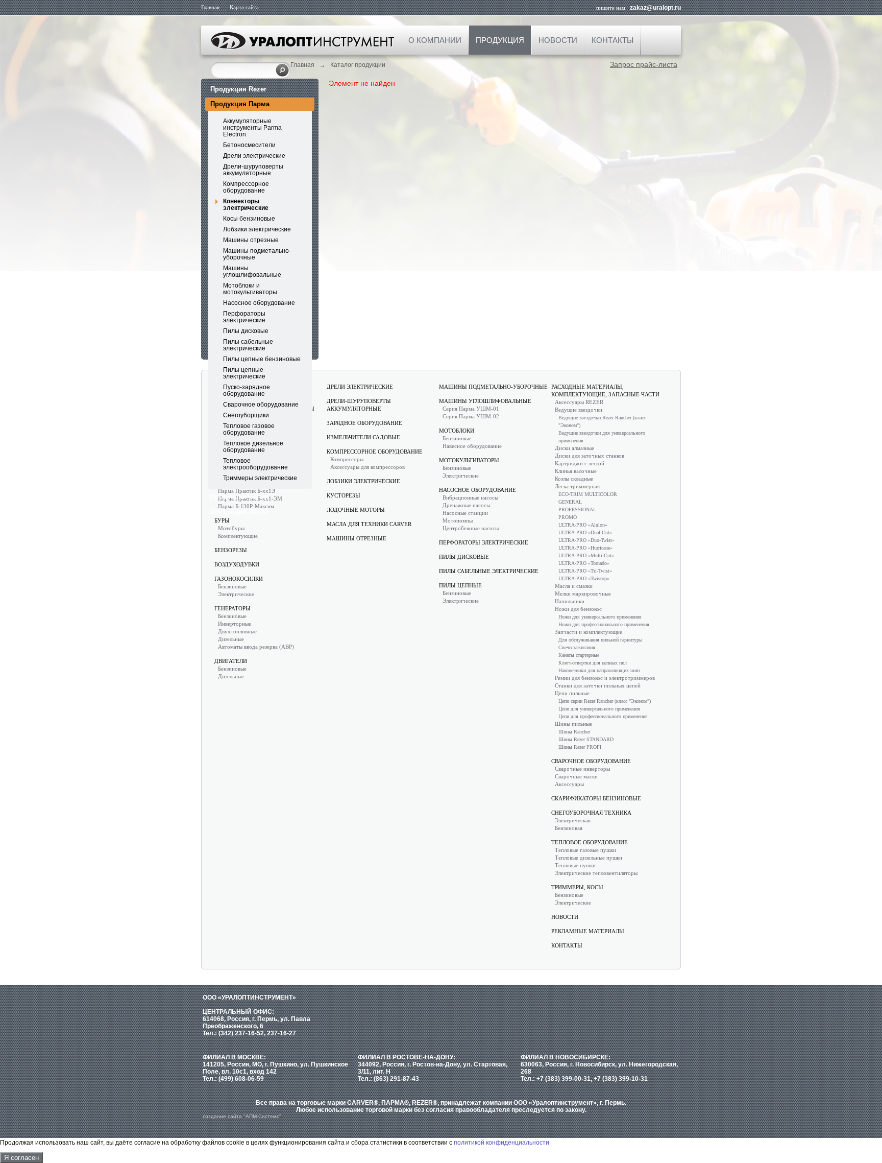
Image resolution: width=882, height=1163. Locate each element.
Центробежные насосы (471, 528)
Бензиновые (232, 586)
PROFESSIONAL (577, 509)
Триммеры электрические (260, 478)
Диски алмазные (574, 448)
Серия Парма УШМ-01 (471, 409)
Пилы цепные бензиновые (262, 359)
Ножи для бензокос (578, 609)
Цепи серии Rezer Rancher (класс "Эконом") (604, 701)
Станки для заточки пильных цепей (598, 685)
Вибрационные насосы (470, 497)
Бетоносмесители (249, 145)
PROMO (567, 517)
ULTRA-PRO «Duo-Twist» (586, 540)
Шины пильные (573, 724)
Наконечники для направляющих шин (599, 670)
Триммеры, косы (577, 887)
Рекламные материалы (587, 931)
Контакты (612, 40)
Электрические (236, 594)
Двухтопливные (237, 631)
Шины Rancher (574, 731)
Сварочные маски (576, 776)
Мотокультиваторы (469, 460)
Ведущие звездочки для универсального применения (601, 436)
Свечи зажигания (576, 647)
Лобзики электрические (257, 229)
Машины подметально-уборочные (257, 254)
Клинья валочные (576, 471)
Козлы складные (574, 479)
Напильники (569, 601)
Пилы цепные (460, 585)
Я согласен (21, 1157)
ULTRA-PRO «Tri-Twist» (585, 571)
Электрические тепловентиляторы (596, 873)
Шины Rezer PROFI (579, 747)
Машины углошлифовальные (252, 271)
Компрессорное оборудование (246, 187)
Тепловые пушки (575, 865)
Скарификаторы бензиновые (596, 798)
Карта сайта (244, 7)
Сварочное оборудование (261, 404)
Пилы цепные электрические (244, 373)
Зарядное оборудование (364, 423)
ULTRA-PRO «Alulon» (582, 525)
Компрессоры (346, 459)
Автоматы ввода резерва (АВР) (256, 647)
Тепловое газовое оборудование (249, 429)
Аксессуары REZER (579, 402)
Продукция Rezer (238, 89)
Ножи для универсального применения (600, 617)
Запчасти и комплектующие (588, 632)
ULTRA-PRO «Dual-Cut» (585, 532)
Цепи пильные (572, 693)
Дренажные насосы (466, 505)
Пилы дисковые (245, 331)
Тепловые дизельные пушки (588, 858)
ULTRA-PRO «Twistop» (583, 578)
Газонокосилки (238, 579)
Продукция (500, 40)
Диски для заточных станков (589, 456)
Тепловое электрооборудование (255, 464)
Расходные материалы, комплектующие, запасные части (605, 390)
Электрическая (573, 820)
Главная (210, 7)
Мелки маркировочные (583, 593)
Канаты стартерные (578, 655)
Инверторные (234, 624)
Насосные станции (465, 513)
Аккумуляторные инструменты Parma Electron (252, 127)
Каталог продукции (357, 64)
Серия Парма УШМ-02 (471, 416)
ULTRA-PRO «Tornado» (583, 563)
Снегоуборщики (246, 415)
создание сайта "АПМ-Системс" (242, 1116)
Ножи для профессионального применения (603, 624)
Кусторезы (343, 495)
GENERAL (570, 502)
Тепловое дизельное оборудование (253, 447)
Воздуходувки (236, 564)
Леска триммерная (577, 486)
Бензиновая (568, 828)
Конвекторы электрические (245, 204)
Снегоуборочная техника (591, 813)
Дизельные (231, 639)
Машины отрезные (251, 240)
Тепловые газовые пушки (585, 850)
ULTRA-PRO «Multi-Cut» (586, 555)
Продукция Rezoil (239, 511)
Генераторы (232, 608)
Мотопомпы (458, 520)
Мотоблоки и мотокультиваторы (250, 289)
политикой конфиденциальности (501, 1142)
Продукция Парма (240, 104)
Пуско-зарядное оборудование (246, 390)
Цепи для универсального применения (599, 708)
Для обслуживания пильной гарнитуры (600, 640)
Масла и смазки (574, 586)
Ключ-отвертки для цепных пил (592, 663)
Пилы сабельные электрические (248, 345)
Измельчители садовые (363, 437)
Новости (557, 40)
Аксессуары (569, 784)
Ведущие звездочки (578, 410)
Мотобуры (231, 528)
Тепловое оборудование (589, 842)
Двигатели (230, 661)
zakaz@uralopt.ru (655, 7)
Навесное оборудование (472, 446)
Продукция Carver (239, 497)
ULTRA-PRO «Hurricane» (585, 548)
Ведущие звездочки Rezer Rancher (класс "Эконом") (602, 421)
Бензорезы (230, 550)
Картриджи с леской (579, 463)
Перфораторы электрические (244, 317)
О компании (434, 40)
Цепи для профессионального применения (603, 716)
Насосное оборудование (259, 302)
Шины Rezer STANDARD (586, 739)
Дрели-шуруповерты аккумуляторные (253, 170)
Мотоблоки (456, 431)
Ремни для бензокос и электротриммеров (605, 678)
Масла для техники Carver (369, 524)
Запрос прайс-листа (643, 64)
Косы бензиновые (249, 218)
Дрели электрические (254, 155)
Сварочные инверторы (582, 769)
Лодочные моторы (356, 510)
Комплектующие (238, 536)
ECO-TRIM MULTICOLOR (587, 494)
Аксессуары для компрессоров (367, 467)
